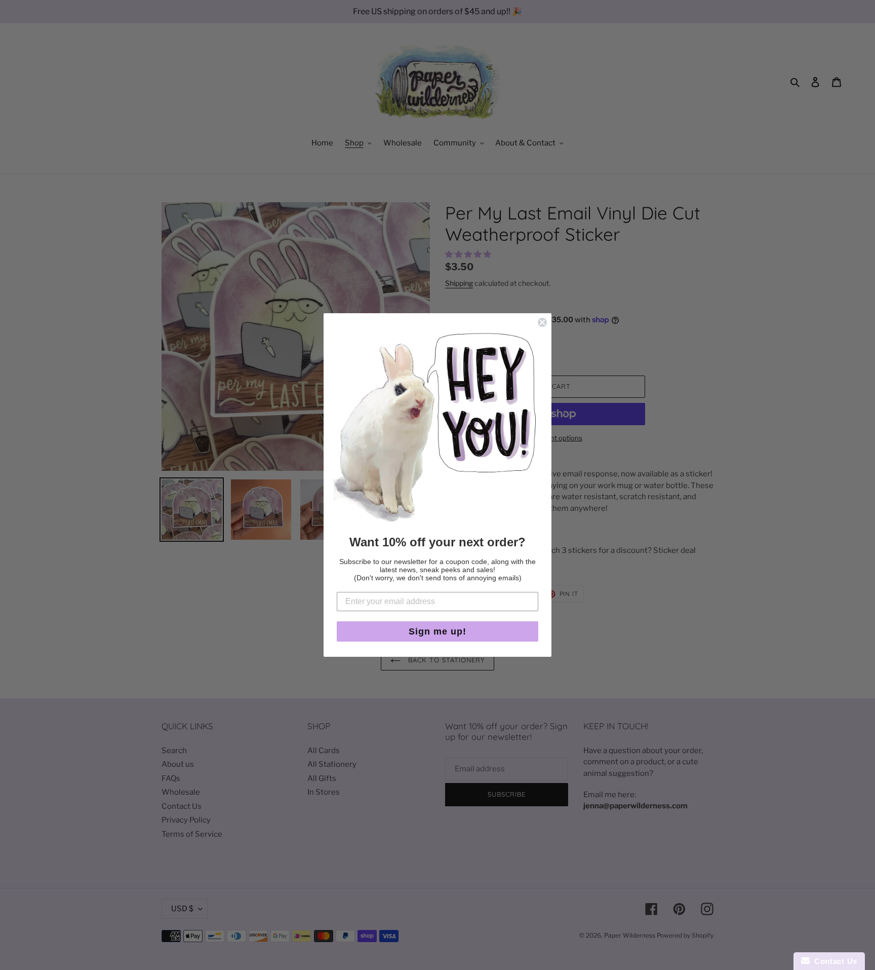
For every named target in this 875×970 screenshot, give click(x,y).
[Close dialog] (542, 322)
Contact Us (833, 961)
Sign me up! (437, 631)
